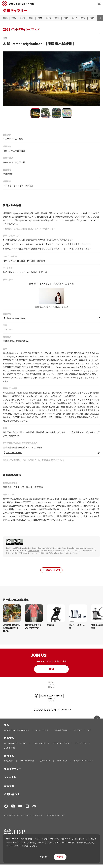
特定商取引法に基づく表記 (56, 815)
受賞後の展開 (8, 761)
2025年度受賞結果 (60, 730)
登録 (51, 669)
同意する (60, 857)
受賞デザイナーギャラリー (83, 761)
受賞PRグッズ (45, 761)
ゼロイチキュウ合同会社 (14, 151)
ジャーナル (10, 777)
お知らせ (9, 785)
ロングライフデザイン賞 (60, 743)
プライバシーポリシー (24, 815)
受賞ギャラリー (12, 768)
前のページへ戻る (53, 570)
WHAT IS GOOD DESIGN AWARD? (16, 730)
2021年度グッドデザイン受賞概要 (18, 186)
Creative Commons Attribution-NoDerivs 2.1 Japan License (52, 548)
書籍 (89, 730)
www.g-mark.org (33, 550)
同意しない (44, 857)
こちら (64, 553)
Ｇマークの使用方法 (27, 761)
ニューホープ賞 (80, 743)
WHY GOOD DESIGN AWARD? (15, 743)
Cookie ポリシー (39, 815)
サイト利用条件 (9, 815)
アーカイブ (78, 730)
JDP (16, 548)
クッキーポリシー (14, 846)
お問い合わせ (11, 794)
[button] (35, 113)
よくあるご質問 (9, 748)
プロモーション (62, 761)
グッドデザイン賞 (42, 730)
